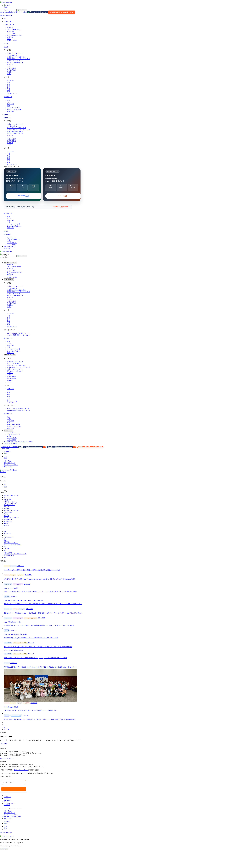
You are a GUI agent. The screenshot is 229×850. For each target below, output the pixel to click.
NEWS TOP (7, 234)
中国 (8, 82)
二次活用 (6, 548)
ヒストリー (10, 31)
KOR (5, 458)
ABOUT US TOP (9, 24)
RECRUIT (7, 248)
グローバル (10, 80)
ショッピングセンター (14, 109)
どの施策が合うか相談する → (61, 207)
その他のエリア (12, 93)
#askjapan (6, 650)
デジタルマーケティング (15, 62)
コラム (9, 241)
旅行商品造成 (11, 70)
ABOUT (10, 262)
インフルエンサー (13, 55)
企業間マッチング (9, 501)
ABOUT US (7, 21)
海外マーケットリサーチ (15, 60)
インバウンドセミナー (11, 543)
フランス (6, 541)
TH (5, 829)
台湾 (8, 84)
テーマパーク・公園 (13, 107)
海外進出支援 (11, 68)
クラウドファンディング (11, 510)
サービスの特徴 (12, 40)
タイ (8, 90)
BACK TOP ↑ (4, 849)
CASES (6, 44)
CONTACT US (4, 12)
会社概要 (10, 27)
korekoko (18, 335)
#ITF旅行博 (12, 650)
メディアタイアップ (10, 503)
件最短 (38, 12)
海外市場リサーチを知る (19, 12)
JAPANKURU (18, 333)
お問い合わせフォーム (7, 758)
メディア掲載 (11, 244)
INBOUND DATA (9, 246)
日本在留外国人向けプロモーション (15, 554)
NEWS (6, 231)
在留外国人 (7, 508)
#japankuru (19, 650)
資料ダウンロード (9, 463)
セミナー (10, 66)
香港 (8, 86)
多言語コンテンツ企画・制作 (16, 57)
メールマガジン (12, 243)
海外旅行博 (7, 499)
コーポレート (11, 237)
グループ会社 (11, 33)
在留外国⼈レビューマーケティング (18, 59)
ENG (5, 456)
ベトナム (6, 516)
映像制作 (10, 72)
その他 (9, 74)
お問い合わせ (8, 461)
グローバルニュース (13, 239)
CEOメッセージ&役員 (14, 29)
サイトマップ (8, 466)
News (5, 486)
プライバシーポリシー (11, 465)
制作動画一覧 (8, 97)
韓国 (8, 88)
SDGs (9, 39)
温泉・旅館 (10, 104)
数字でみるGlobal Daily (14, 35)
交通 (8, 106)
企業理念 (10, 37)
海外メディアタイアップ (15, 53)
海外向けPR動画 (9, 555)
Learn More (3, 743)
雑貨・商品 (10, 111)
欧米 (8, 91)
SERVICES (7, 114)
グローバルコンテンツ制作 (12, 544)
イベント (10, 64)
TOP (5, 18)
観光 (8, 100)
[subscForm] (13, 786)
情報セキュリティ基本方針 (12, 816)
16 (4, 727)
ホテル (9, 102)
